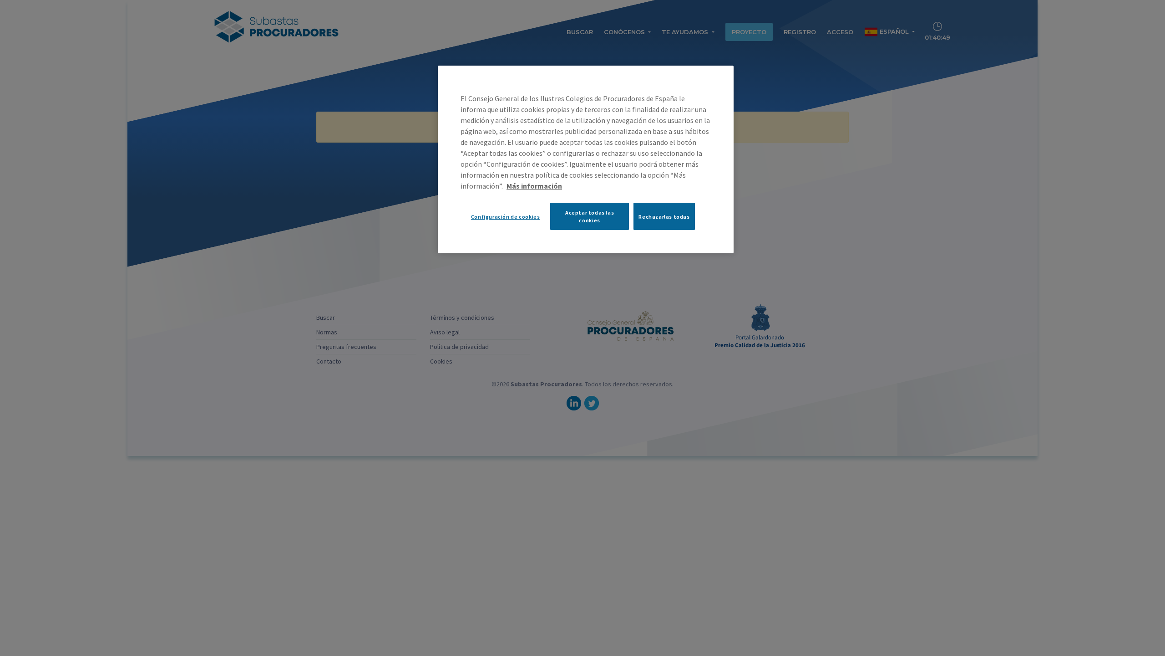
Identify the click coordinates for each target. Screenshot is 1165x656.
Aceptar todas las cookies (589, 216)
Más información (534, 185)
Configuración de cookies (505, 216)
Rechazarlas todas (663, 216)
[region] (586, 159)
